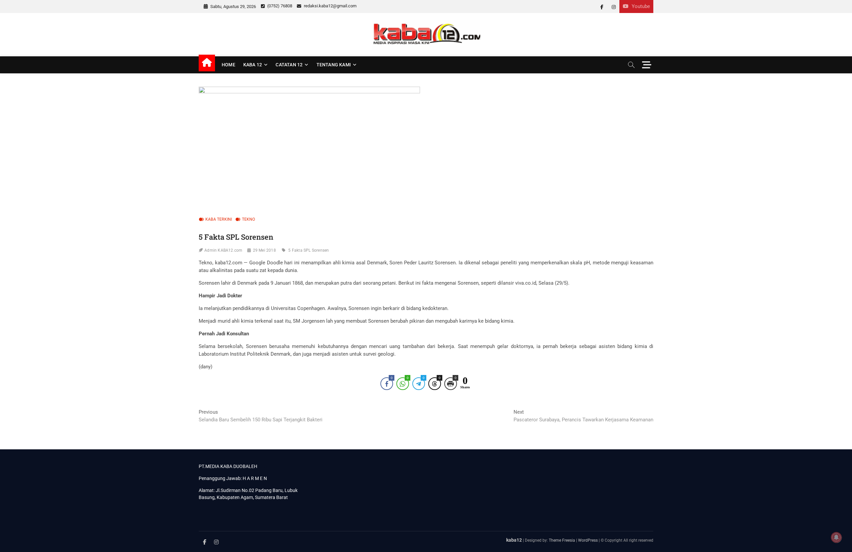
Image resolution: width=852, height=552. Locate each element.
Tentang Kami (334, 64)
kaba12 (514, 540)
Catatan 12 (289, 64)
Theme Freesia (562, 540)
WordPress (588, 540)
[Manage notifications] (836, 537)
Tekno (248, 219)
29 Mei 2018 (264, 250)
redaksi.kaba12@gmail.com (329, 5)
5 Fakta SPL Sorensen (308, 250)
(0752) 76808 (279, 5)
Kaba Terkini (218, 219)
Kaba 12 (252, 64)
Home (228, 64)
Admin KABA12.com (223, 250)
